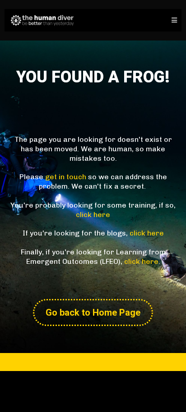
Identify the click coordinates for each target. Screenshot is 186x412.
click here (93, 214)
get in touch (65, 176)
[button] (173, 20)
